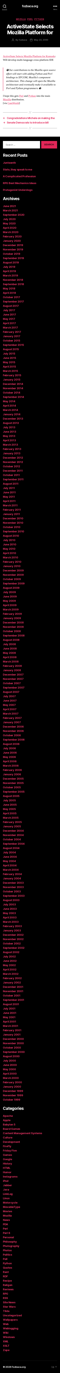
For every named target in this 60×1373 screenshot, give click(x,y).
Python (39, 19)
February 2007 (12, 717)
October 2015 (11, 340)
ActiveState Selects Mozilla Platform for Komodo (29, 56)
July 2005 (9, 800)
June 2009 (10, 596)
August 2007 (11, 691)
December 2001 (13, 986)
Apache (8, 1115)
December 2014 (13, 383)
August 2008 (11, 639)
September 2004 (14, 843)
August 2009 (11, 587)
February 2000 (12, 1082)
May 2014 (9, 401)
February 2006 (12, 770)
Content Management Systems (22, 1133)
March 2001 (10, 1025)
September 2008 (14, 635)
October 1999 (11, 1099)
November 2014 (13, 388)
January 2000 (12, 1086)
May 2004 (9, 861)
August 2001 (11, 1004)
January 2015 (11, 379)
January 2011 (11, 514)
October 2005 (12, 787)
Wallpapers (10, 1319)
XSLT (6, 1345)
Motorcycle (10, 1202)
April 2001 (9, 1021)
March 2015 (10, 370)
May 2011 (9, 496)
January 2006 (12, 774)
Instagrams (10, 1176)
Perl (30, 19)
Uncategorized (12, 1315)
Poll (5, 1259)
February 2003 (12, 926)
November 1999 (13, 1095)
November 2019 (13, 249)
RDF (5, 1276)
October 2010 (11, 527)
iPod (5, 1180)
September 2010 (13, 531)
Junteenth (9, 162)
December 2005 (13, 778)
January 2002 (12, 982)
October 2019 (11, 253)
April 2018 (9, 292)
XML (5, 1341)
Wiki (5, 1332)
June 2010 (9, 544)
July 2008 (9, 644)
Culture (7, 1137)
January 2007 (12, 722)
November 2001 (13, 991)
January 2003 (12, 930)
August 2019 (11, 262)
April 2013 (9, 440)
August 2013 (11, 423)
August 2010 (11, 535)
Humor (7, 1172)
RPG (5, 1293)
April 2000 (10, 1073)
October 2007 (12, 683)
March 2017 (10, 327)
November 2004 (13, 835)
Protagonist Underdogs (17, 189)
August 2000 (11, 1056)
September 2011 (13, 479)
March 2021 (10, 210)
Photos (7, 1250)
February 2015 (12, 375)
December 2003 (13, 882)
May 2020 (9, 223)
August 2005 (11, 796)
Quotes (7, 1267)
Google (7, 1159)
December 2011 (13, 470)
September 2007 (13, 687)
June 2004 (10, 856)
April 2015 (9, 366)
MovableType (11, 1206)
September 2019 (13, 258)
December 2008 (13, 622)
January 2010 (12, 566)
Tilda (6, 1311)
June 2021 (9, 206)
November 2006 (13, 730)
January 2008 (12, 670)
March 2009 (10, 609)
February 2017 (12, 331)
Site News (9, 1302)
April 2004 (9, 865)
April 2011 (9, 501)
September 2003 (14, 895)
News (6, 1219)
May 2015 (9, 362)
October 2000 (12, 1047)
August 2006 (11, 743)
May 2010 (9, 548)
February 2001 (12, 1030)
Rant (6, 1272)
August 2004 (11, 848)
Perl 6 (6, 1232)
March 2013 (10, 444)
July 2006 (9, 748)
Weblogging (10, 1328)
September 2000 (14, 1051)
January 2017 (11, 336)
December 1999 (13, 1091)
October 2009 (12, 579)
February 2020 (12, 236)
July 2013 (9, 427)
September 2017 (13, 301)
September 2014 (13, 396)
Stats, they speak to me (17, 169)
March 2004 (10, 869)
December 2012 (13, 457)
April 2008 (9, 657)
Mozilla (21, 19)
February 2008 (12, 665)
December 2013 (13, 418)
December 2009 (13, 570)
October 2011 (11, 475)
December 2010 (13, 518)
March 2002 (10, 973)
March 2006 (10, 765)
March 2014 (10, 409)
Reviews (8, 1289)
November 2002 (13, 939)
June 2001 (9, 1012)
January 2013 (11, 453)
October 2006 (12, 735)
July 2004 (9, 852)
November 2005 (13, 783)
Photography (11, 1245)
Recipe (7, 1280)
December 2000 (13, 1038)
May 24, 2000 (41, 39)
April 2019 (9, 271)
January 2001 (12, 1034)
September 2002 (13, 947)
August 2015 (11, 349)
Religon (7, 1285)
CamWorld (13, 103)
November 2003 (13, 887)
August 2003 (11, 900)
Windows (9, 1337)
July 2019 (9, 266)
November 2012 (13, 462)
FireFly (7, 1146)
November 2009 (13, 574)
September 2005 (14, 791)
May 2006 (9, 757)
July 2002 (9, 956)
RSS (5, 1298)
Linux (6, 1198)
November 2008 (13, 626)
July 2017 (9, 310)
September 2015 (13, 344)
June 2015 (9, 357)
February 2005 (12, 822)
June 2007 (10, 700)
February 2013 (12, 449)
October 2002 (12, 943)
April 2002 (9, 969)
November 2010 (13, 522)
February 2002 (12, 978)
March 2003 (10, 921)
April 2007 (9, 709)
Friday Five (10, 1150)
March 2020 (10, 232)
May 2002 (9, 965)
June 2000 (10, 1064)
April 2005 (9, 813)
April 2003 (9, 917)
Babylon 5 (9, 1124)
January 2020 (12, 240)
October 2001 (11, 995)
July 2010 (9, 540)
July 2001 (9, 1008)
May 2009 (9, 600)
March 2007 (10, 713)
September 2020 (13, 214)
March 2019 (10, 275)
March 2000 (11, 1077)
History (7, 1163)
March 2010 (10, 557)
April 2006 (9, 761)
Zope (6, 1350)
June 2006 (10, 752)
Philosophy (10, 1241)
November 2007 (13, 678)
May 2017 (9, 318)
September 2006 (14, 739)
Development (11, 1141)
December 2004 (13, 830)
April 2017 (9, 323)
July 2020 (9, 219)
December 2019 (13, 245)
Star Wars (9, 1306)
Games (7, 1154)
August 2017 (11, 305)
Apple (6, 1120)
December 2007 (13, 674)
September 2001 (13, 999)
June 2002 (10, 960)
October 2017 (11, 297)
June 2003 (10, 908)
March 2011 (10, 505)
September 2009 (14, 583)
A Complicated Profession (19, 176)
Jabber (7, 1185)
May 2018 (9, 288)
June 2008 (10, 648)
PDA (5, 1224)
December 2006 (13, 726)
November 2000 (13, 1043)
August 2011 (10, 483)
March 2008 (10, 661)
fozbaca (23, 39)
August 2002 (11, 952)
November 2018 (13, 279)
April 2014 (9, 405)
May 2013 (9, 436)
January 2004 (12, 878)
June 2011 (9, 492)
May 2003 (9, 913)
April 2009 (9, 605)
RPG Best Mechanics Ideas (19, 183)
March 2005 (10, 817)
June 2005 (10, 804)
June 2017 (9, 314)
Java (6, 1189)
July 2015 (9, 353)
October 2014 (11, 392)
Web (6, 1324)
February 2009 (12, 613)
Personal (8, 1237)
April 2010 (9, 553)
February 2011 (12, 509)
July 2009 (9, 592)
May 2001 (9, 1017)
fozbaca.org (30, 6)
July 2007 (9, 696)
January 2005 (12, 826)
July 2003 (9, 904)
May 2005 (9, 809)
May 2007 (9, 704)
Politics (7, 1254)
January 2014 (11, 414)
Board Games (11, 1128)
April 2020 (9, 227)
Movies (7, 1211)
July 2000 (9, 1060)
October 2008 (12, 631)
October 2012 (11, 466)
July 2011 (9, 488)
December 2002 (13, 934)
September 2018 (13, 284)
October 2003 (12, 891)
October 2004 (12, 839)
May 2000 (9, 1069)
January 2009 (12, 618)
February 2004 (12, 874)
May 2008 (9, 652)
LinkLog (8, 1193)
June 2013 (9, 431)
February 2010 (12, 561)
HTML (6, 1167)
